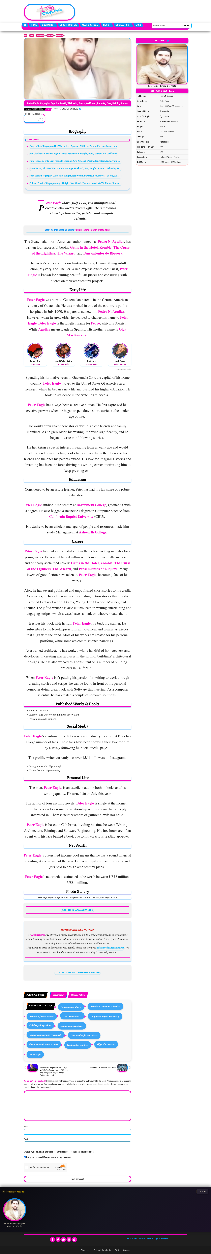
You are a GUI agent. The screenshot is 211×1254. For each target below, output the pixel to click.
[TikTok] (74, 1239)
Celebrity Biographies (40, 1025)
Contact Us (122, 25)
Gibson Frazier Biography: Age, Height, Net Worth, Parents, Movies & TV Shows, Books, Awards (75, 183)
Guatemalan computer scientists (45, 1034)
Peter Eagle (35, 1054)
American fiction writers (41, 1016)
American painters (72, 1015)
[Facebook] (52, 1239)
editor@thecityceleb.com (110, 947)
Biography (48, 25)
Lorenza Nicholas (70, 109)
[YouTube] (63, 1239)
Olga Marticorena (106, 1044)
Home (34, 25)
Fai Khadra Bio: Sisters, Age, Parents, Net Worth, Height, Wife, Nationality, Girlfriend (73, 153)
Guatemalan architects (71, 1026)
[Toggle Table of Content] (39, 118)
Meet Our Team (90, 25)
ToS (117, 1250)
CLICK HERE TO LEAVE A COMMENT (76, 910)
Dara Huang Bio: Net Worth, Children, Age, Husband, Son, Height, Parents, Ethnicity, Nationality (75, 168)
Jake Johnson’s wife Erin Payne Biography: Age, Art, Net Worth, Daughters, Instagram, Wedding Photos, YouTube (75, 161)
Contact (126, 1250)
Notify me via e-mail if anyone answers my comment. (48, 1157)
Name (26, 1126)
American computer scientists (105, 1006)
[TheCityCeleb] (25, 25)
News (106, 25)
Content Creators (50, 35)
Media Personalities (40, 35)
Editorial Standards (102, 1250)
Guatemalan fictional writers (43, 1044)
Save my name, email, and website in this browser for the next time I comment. (60, 1152)
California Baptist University (105, 1016)
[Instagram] (68, 1239)
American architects (71, 1007)
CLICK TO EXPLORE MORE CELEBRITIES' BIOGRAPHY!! (77, 972)
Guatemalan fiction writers (84, 1035)
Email (26, 1139)
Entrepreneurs (58, 995)
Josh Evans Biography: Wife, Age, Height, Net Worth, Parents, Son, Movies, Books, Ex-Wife (75, 175)
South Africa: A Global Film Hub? (103, 1067)
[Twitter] (58, 1239)
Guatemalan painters (77, 1044)
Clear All (202, 1191)
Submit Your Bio (68, 25)
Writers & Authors (59, 35)
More (138, 25)
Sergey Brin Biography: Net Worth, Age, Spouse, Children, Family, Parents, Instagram (73, 146)
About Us (85, 1250)
